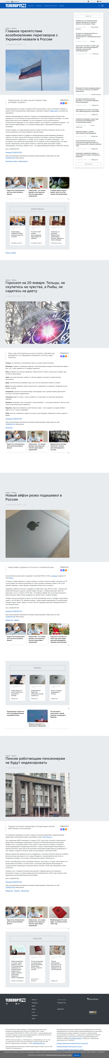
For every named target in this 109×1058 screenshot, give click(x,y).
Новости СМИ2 (11, 253)
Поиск (33, 1018)
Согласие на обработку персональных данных (70, 1049)
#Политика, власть (16, 243)
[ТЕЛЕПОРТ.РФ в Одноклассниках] (95, 1)
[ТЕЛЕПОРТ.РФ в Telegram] (91, 1)
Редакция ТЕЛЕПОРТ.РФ (14, 152)
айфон (17, 620)
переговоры (24, 161)
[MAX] (61, 103)
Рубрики (39, 5)
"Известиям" (53, 111)
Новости (31, 5)
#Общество (14, 698)
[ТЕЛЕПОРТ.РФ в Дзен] (98, 1)
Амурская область (50, 5)
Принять (77, 1055)
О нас (33, 1012)
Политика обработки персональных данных (69, 1046)
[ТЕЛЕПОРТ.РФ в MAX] (88, 1)
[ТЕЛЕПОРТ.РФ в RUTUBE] (100, 1)
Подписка (34, 1015)
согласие (31, 1052)
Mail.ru (11, 578)
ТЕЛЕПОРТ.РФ (10, 158)
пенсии (17, 891)
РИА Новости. (47, 837)
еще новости (88, 164)
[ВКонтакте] (64, 103)
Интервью (35, 1002)
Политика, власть (12, 161)
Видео (33, 1006)
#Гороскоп (95, 54)
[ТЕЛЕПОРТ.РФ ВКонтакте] (93, 1)
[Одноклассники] (66, 103)
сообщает (54, 576)
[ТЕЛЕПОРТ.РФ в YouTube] (103, 1)
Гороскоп (9, 427)
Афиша (61, 5)
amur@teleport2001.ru (39, 1043)
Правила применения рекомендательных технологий (72, 1043)
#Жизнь (93, 41)
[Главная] (16, 5)
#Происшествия (96, 94)
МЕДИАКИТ (60, 1009)
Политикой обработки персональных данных (59, 1055)
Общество (9, 620)
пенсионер (25, 891)
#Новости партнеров (17, 980)
